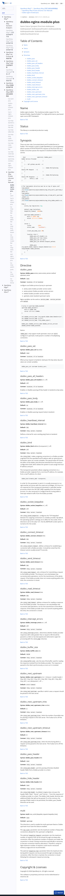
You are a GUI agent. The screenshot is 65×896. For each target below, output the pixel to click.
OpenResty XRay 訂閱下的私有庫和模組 (46, 8)
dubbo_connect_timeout (35, 80)
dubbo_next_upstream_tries (36, 94)
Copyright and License (31, 101)
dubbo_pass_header (33, 68)
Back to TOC (24, 120)
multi (28, 99)
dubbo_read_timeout (34, 85)
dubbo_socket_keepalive (35, 78)
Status (26, 48)
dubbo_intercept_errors (34, 87)
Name (26, 45)
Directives (27, 55)
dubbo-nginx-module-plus (30, 13)
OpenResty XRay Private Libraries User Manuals (37, 10)
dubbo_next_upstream (34, 92)
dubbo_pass (31, 59)
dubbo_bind (31, 75)
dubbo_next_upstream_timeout (37, 97)
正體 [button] (61, 3)
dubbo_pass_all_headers (35, 63)
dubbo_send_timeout (34, 82)
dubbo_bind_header (33, 70)
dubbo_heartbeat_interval (35, 73)
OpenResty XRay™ (26, 8)
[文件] (5, 3)
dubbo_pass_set (32, 61)
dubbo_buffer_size (33, 89)
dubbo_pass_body (33, 66)
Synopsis (26, 52)
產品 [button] (57, 3)
